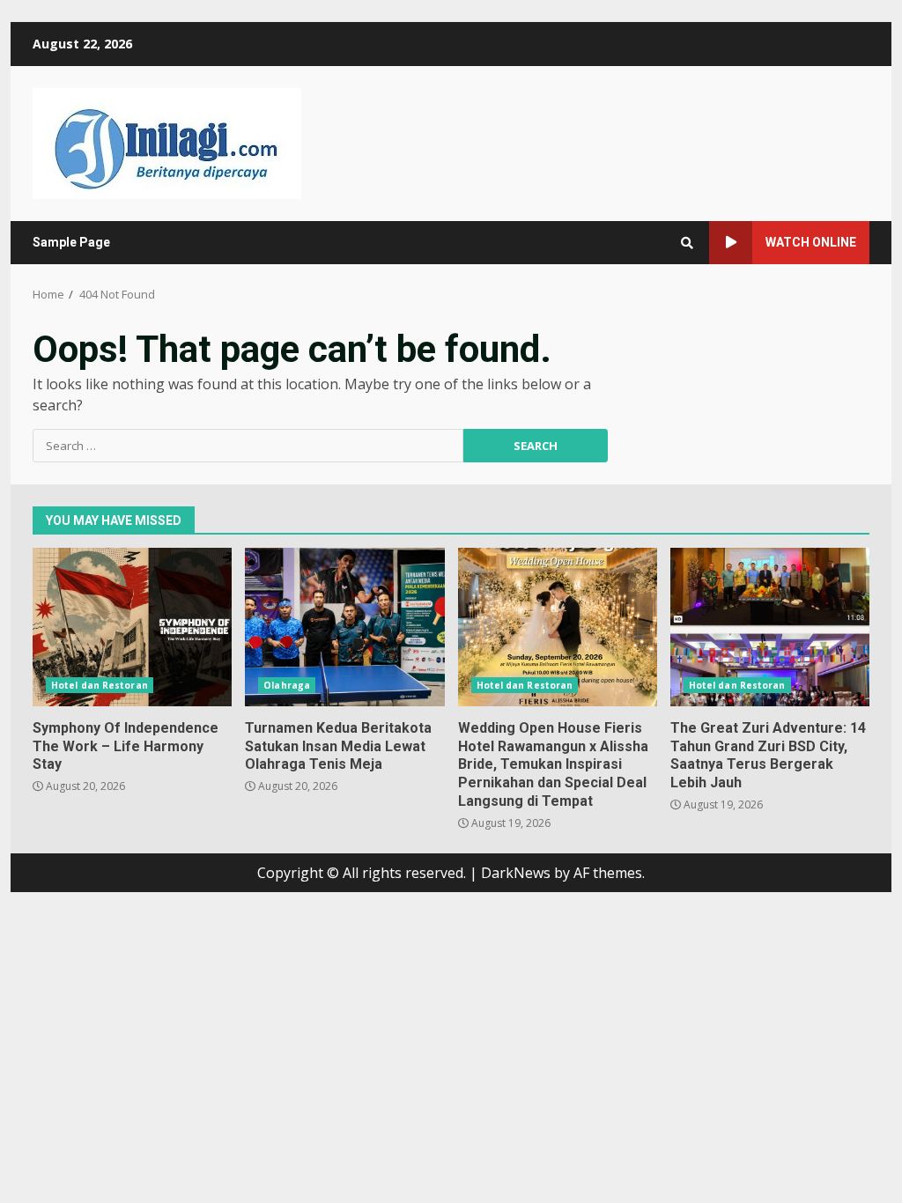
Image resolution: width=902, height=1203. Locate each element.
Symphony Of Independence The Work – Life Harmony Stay (132, 627)
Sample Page (71, 242)
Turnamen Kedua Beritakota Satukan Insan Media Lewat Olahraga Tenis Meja (344, 627)
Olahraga (286, 685)
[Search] (687, 243)
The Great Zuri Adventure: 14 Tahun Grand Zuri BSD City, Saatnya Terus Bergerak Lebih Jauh (769, 627)
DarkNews (516, 872)
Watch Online (810, 242)
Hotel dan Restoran (99, 685)
